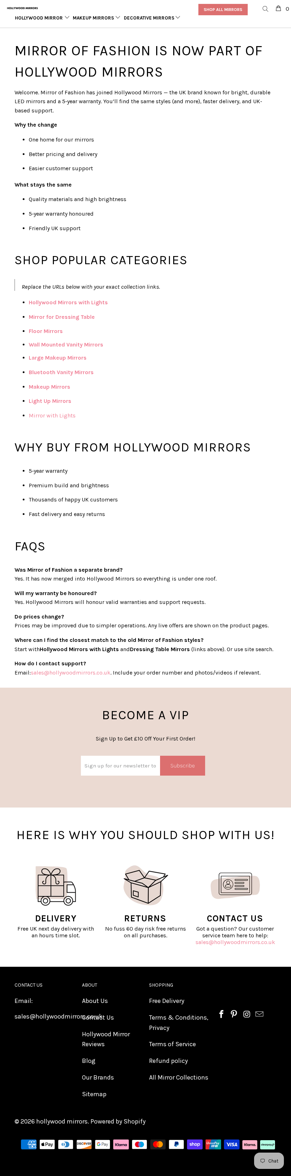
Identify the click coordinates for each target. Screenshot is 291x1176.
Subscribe (182, 765)
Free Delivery (166, 1001)
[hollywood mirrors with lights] (108, 302)
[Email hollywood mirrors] (259, 1014)
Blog (88, 1061)
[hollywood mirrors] (22, 8)
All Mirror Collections (178, 1077)
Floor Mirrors (46, 331)
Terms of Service (172, 1044)
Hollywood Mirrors (41, 18)
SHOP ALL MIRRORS (223, 9)
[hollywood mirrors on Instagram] (247, 1014)
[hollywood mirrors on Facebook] (221, 1014)
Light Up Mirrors (50, 401)
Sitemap (94, 1094)
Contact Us (98, 1017)
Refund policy (168, 1061)
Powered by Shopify (118, 1121)
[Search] (266, 9)
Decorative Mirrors (149, 18)
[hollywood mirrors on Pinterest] (234, 1014)
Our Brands (98, 1077)
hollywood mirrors (62, 1121)
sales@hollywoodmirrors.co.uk (235, 942)
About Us (95, 1001)
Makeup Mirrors (94, 18)
